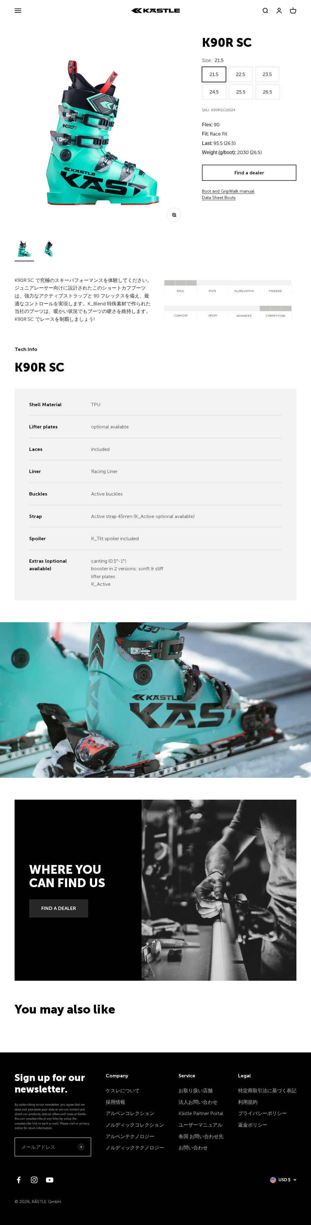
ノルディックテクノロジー (135, 1148)
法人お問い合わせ (198, 1102)
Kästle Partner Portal (201, 1113)
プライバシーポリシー (262, 1113)
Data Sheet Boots (219, 197)
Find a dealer (249, 173)
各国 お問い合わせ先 (201, 1136)
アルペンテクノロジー (130, 1136)
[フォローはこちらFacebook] (19, 1180)
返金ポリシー (252, 1125)
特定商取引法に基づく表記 (267, 1090)
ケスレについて (123, 1090)
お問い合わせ (193, 1148)
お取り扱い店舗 (196, 1090)
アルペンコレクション (130, 1113)
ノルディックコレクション (135, 1125)
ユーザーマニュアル (200, 1125)
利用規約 (248, 1102)
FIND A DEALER (58, 908)
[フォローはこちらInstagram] (34, 1180)
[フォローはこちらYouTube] (50, 1180)
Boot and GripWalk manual (228, 191)
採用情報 (115, 1102)
